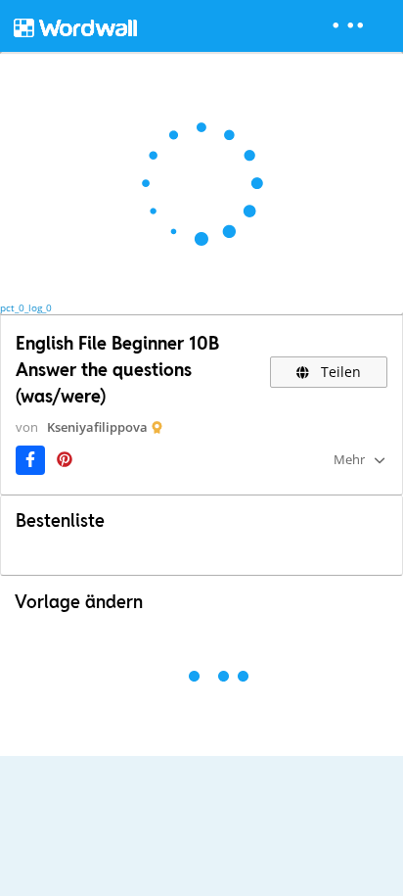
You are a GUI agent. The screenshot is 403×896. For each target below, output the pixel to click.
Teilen (339, 371)
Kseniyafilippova (97, 427)
